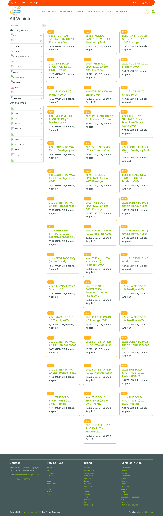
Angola (124, 491)
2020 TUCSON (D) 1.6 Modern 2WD (135, 260)
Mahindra (88, 486)
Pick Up (17, 155)
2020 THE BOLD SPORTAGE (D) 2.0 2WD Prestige (60, 67)
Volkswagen (89, 473)
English (121, 11)
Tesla (86, 491)
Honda (17, 88)
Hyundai (21, 41)
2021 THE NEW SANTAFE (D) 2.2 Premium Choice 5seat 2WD (132, 120)
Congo (124, 478)
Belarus (124, 502)
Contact (109, 11)
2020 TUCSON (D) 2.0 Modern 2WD (135, 65)
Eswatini (124, 473)
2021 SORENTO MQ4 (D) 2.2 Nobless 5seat (62, 204)
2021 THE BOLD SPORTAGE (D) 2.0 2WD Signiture (133, 373)
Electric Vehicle (19, 144)
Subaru (87, 499)
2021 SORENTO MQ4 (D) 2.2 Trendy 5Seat (98, 148)
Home (42, 11)
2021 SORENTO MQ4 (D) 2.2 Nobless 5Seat (62, 343)
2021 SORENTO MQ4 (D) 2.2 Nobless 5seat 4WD (135, 345)
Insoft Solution (147, 512)
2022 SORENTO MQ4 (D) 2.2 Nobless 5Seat (99, 232)
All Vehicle (52, 11)
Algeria (124, 489)
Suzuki (87, 494)
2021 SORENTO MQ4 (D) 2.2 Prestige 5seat (62, 148)
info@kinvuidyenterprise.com (44, 3)
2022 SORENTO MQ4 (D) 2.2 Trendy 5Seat (135, 232)
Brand (78, 11)
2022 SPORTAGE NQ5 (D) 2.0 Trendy (62, 260)
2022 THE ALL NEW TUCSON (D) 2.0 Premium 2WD (98, 261)
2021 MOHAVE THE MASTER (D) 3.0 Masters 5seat (61, 119)
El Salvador (126, 467)
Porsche (87, 502)
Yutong (17, 46)
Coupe (17, 139)
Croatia (124, 499)
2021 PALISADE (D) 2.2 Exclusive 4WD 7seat (99, 117)
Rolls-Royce (89, 470)
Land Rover (89, 475)
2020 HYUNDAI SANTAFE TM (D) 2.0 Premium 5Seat (61, 39)
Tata (86, 497)
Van (16, 160)
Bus (16, 118)
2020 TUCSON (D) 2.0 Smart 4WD (135, 93)
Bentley (20, 67)
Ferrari (19, 82)
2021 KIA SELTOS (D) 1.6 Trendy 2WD (61, 319)
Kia (16, 36)
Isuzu (18, 93)
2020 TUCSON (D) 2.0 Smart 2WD (99, 93)
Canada (124, 494)
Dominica (125, 486)
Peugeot (87, 478)
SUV (16, 108)
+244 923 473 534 (21, 3)
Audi (16, 62)
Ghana (124, 481)
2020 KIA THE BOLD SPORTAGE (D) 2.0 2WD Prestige (134, 39)
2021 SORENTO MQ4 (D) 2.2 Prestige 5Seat (99, 343)
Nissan (87, 467)
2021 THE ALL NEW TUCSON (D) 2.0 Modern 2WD (134, 178)
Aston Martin (25, 56)
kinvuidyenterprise (29, 512)
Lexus (86, 481)
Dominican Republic (129, 505)
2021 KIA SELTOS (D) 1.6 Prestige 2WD (134, 288)
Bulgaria (125, 470)
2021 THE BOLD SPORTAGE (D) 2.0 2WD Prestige (97, 178)
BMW (18, 72)
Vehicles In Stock (93, 11)
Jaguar (19, 98)
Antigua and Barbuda (130, 497)
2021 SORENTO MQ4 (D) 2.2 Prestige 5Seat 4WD (135, 150)
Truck (16, 134)
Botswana (125, 475)
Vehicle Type (65, 11)
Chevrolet (22, 77)
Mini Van (17, 123)
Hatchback (18, 129)
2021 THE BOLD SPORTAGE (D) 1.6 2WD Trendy (97, 400)
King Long (18, 51)
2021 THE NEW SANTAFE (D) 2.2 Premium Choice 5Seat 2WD (96, 291)
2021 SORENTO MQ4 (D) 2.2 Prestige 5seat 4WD (62, 178)
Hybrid (17, 149)
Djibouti (124, 483)
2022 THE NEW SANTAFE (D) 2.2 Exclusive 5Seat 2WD (62, 234)
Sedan (16, 113)
